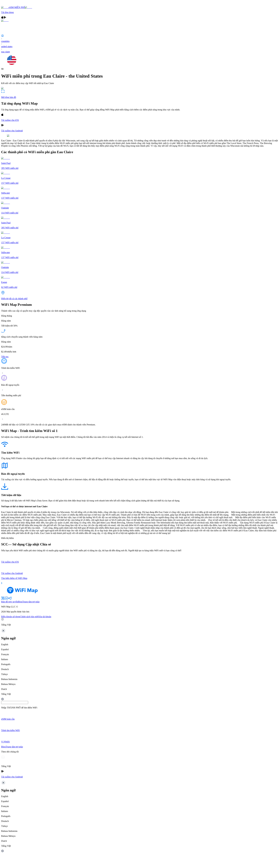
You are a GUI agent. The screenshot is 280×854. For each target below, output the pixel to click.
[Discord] (6, 599)
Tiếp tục (5, 356)
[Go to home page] (11, 5)
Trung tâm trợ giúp (31, 601)
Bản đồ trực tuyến (9, 601)
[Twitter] (3, 599)
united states (6, 46)
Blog (20, 601)
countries (5, 41)
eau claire (5, 51)
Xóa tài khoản (44, 616)
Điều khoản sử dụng (10, 616)
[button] (140, 622)
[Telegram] (10, 599)
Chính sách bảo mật (29, 616)
